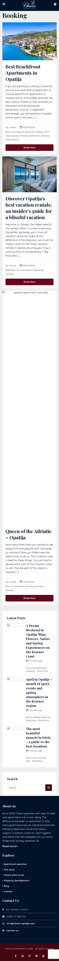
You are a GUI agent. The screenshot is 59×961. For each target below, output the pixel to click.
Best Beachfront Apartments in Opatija (23, 72)
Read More (30, 147)
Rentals (45, 135)
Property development (16, 880)
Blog (6, 886)
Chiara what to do (14, 875)
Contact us (12, 930)
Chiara (12, 127)
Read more (9, 846)
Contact (8, 891)
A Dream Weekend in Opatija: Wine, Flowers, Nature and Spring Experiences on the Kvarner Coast (38, 640)
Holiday (39, 131)
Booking (30, 131)
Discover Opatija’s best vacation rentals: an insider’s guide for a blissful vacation (29, 207)
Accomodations (16, 131)
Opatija (15, 135)
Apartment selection (15, 864)
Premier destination (30, 135)
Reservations (12, 139)
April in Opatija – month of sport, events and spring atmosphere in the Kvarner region (39, 692)
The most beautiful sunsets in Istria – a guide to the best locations (38, 737)
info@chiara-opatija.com (21, 923)
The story (9, 869)
